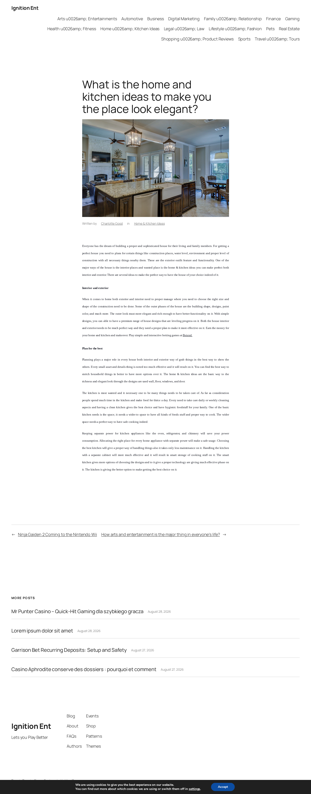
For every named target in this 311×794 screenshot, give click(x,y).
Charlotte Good (112, 223)
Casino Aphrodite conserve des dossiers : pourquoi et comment (83, 669)
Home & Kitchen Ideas (149, 223)
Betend (187, 335)
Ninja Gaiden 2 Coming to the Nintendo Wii (57, 534)
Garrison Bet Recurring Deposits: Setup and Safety (69, 650)
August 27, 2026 (142, 650)
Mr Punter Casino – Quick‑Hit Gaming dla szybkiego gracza (77, 611)
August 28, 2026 (159, 611)
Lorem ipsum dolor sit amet (42, 631)
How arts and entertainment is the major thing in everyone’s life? (160, 534)
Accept (223, 787)
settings (194, 789)
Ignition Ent (24, 8)
